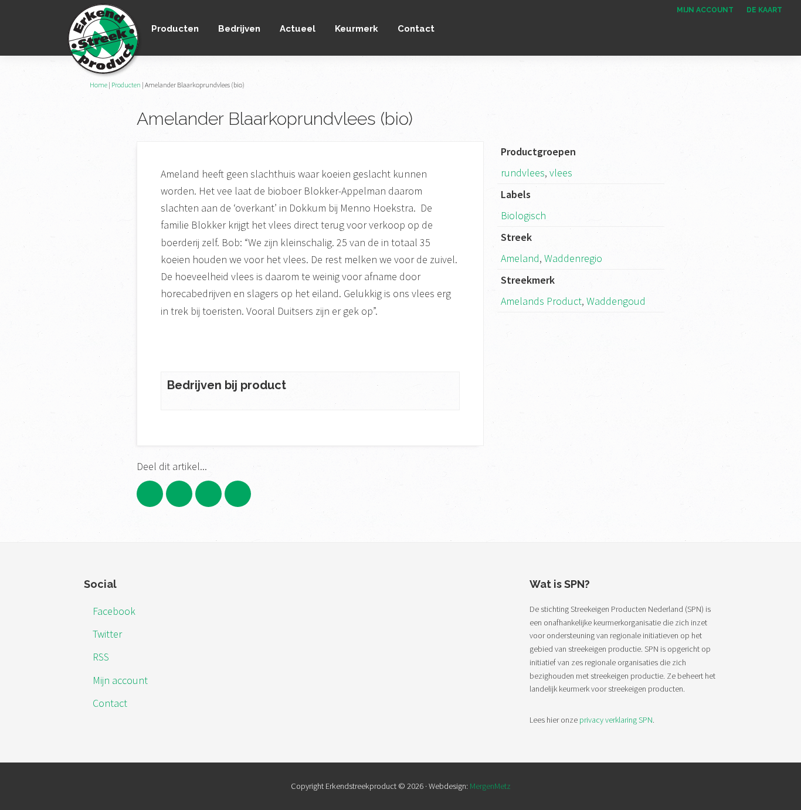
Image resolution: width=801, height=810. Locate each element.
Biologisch (523, 215)
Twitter (107, 634)
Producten (126, 84)
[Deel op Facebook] (150, 494)
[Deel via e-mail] (238, 494)
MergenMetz (490, 786)
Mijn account (120, 680)
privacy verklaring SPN (616, 719)
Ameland (520, 258)
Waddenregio (573, 258)
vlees (560, 172)
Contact (110, 703)
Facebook (114, 611)
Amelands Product (541, 301)
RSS (101, 656)
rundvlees (523, 172)
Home (98, 84)
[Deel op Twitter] (179, 494)
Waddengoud (616, 301)
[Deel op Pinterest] (208, 494)
